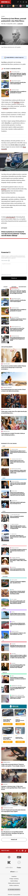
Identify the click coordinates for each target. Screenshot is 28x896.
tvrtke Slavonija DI (10, 217)
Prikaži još (14, 839)
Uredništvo (14, 876)
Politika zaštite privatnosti (14, 883)
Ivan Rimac (16, 102)
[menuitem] (23, 2)
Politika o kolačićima (14, 885)
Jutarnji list (5, 108)
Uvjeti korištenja (14, 880)
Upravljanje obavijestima (15, 889)
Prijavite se (14, 278)
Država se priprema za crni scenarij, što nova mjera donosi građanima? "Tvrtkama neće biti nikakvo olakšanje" (13, 233)
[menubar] (23, 2)
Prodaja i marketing (14, 878)
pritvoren (3, 188)
